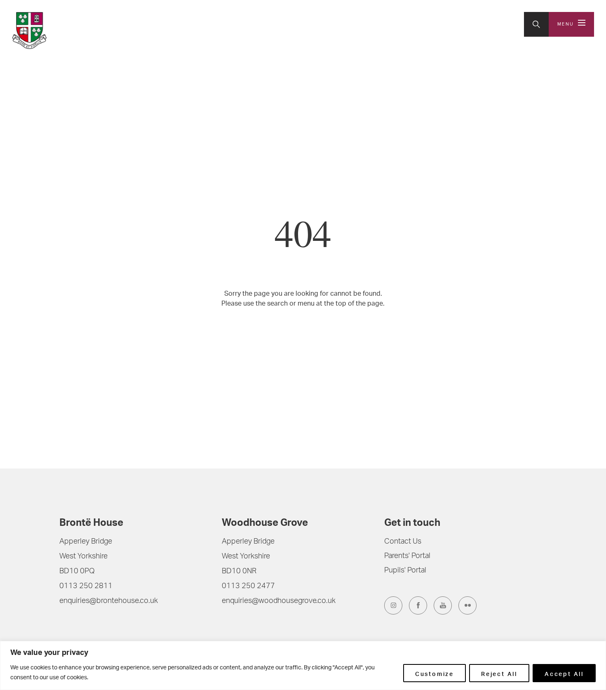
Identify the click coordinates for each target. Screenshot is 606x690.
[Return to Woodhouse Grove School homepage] (66, 30)
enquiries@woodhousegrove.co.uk (279, 601)
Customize (434, 673)
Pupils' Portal (405, 571)
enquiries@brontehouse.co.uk (108, 601)
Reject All (499, 673)
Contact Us (402, 542)
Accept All (564, 673)
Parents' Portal (407, 556)
